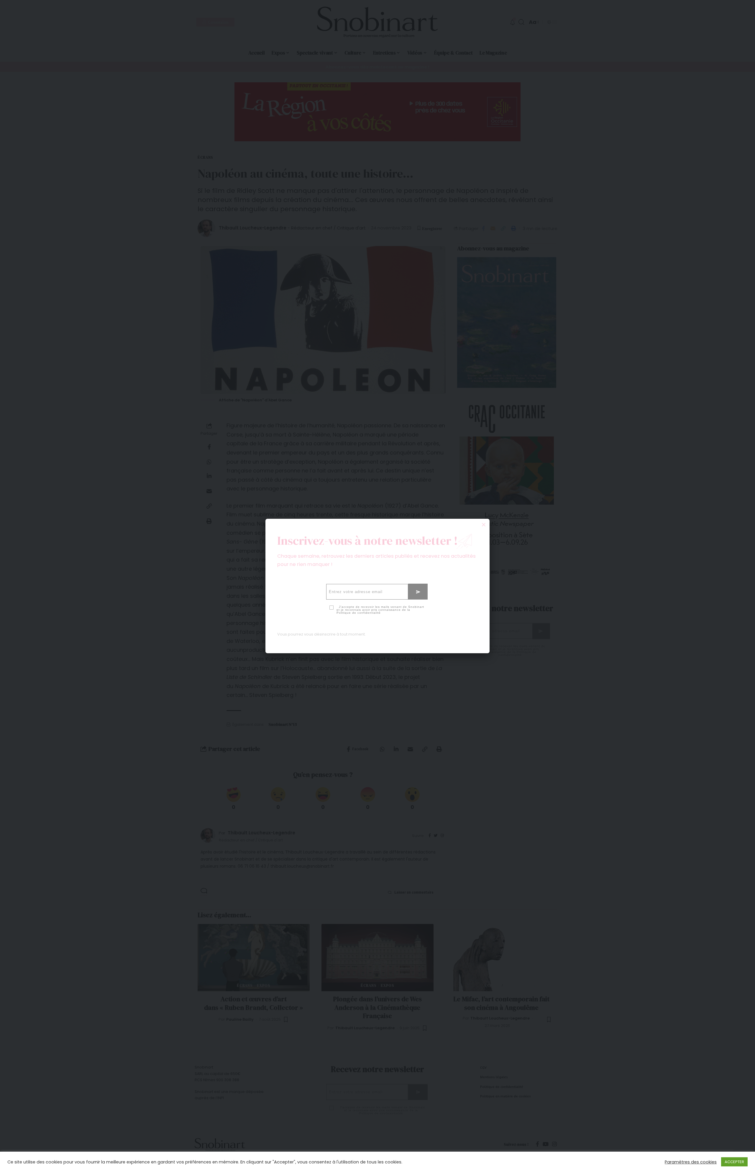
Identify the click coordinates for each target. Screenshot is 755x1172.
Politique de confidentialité (359, 612)
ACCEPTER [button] (734, 1162)
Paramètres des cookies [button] (691, 1162)
